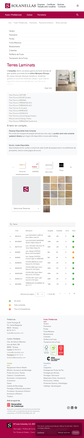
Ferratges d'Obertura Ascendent (19, 388)
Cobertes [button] (13, 50)
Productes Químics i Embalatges (55, 383)
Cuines (29, 15)
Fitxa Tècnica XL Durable (18, 108)
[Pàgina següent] (70, 293)
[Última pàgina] (74, 293)
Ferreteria (41, 15)
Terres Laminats (61, 23)
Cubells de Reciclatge (15, 386)
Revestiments (48, 334)
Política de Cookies (30, 429)
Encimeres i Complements (16, 378)
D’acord (75, 432)
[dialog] (58, 429)
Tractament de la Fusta (52, 342)
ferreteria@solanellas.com (16, 358)
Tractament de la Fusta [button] (18, 58)
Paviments (33, 23)
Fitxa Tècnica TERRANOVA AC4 (20, 103)
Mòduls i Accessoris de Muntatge (19, 370)
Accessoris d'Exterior (14, 394)
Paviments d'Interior (46, 23)
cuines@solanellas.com (15, 352)
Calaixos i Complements (16, 375)
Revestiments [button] (14, 47)
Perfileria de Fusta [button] (16, 54)
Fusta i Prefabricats (13, 15)
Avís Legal (17, 429)
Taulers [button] (12, 31)
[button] (77, 15)
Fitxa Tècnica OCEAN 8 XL (18, 113)
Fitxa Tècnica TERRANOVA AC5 (20, 105)
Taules (9, 383)
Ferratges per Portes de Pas (54, 370)
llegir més (48, 88)
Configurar (40, 432)
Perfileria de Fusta (50, 339)
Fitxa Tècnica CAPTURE (17, 95)
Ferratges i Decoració (51, 375)
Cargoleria (47, 368)
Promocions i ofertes (51, 381)
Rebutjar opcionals (64, 432)
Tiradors (10, 396)
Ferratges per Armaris (51, 373)
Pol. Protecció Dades (21, 432)
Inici (10, 23)
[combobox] (26, 208)
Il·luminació (11, 381)
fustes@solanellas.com (15, 333)
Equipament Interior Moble (17, 368)
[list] (42, 305)
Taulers (46, 324)
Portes (46, 329)
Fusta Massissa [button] (15, 43)
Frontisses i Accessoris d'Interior (18, 391)
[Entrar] (77, 5)
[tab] (22, 167)
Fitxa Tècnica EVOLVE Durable (20, 98)
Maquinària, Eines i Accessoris (54, 378)
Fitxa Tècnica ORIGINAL (17, 100)
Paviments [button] (13, 35)
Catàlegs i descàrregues (52, 386)
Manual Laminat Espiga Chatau (20, 119)
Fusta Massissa (49, 331)
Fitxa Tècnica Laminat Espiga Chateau (22, 116)
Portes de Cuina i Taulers (16, 373)
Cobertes (47, 337)
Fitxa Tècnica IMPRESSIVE (18, 111)
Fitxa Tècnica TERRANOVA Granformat (23, 121)
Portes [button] (11, 39)
